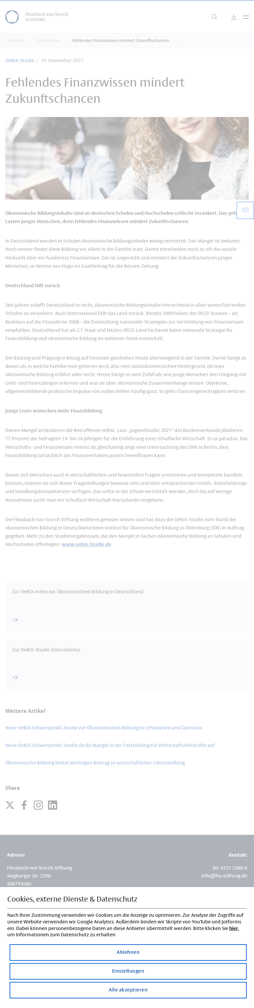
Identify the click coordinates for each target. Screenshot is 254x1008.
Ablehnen (128, 952)
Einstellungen (128, 971)
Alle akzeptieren (128, 990)
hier (233, 929)
